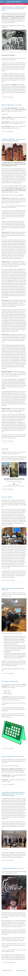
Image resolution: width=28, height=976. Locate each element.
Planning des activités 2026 (10, 681)
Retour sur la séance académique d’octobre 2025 (13, 589)
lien (13, 951)
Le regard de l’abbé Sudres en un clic (12, 868)
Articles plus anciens (7, 970)
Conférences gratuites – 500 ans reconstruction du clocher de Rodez (14, 140)
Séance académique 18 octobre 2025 (13, 756)
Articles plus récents (21, 970)
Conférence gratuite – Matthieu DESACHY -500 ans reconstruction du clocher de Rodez (14, 8)
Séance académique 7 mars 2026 (11, 105)
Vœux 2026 (5, 449)
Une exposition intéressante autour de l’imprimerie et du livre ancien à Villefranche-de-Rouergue (13, 793)
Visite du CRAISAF (7, 497)
